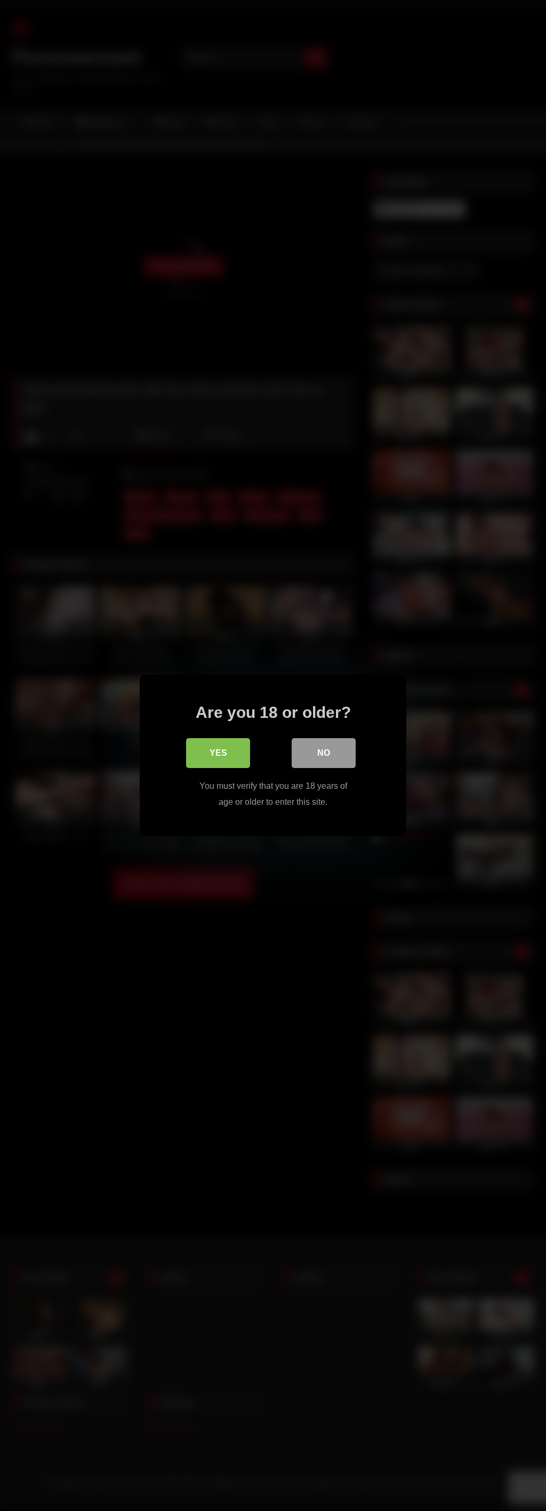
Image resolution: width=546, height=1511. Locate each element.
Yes (218, 752)
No (323, 752)
